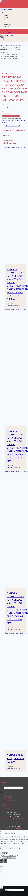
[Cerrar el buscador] (1, 887)
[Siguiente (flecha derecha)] (2, 866)
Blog (5, 22)
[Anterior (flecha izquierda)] (0, 866)
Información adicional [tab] (12, 126)
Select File (4, 853)
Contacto (7, 24)
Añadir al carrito (6, 114)
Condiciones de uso (9, 800)
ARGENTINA (21, 120)
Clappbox (18, 828)
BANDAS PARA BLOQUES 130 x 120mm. (15, 758)
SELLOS (4, 122)
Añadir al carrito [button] (12, 305)
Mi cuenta (6, 806)
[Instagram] (3, 2)
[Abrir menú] (2, 38)
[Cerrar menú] (0, 868)
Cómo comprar (7, 798)
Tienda (6, 17)
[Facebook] (1, 2)
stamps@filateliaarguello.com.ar (14, 818)
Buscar (2, 788)
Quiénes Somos (9, 20)
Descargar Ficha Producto (11, 116)
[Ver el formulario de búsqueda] (1, 11)
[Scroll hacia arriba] (1, 861)
